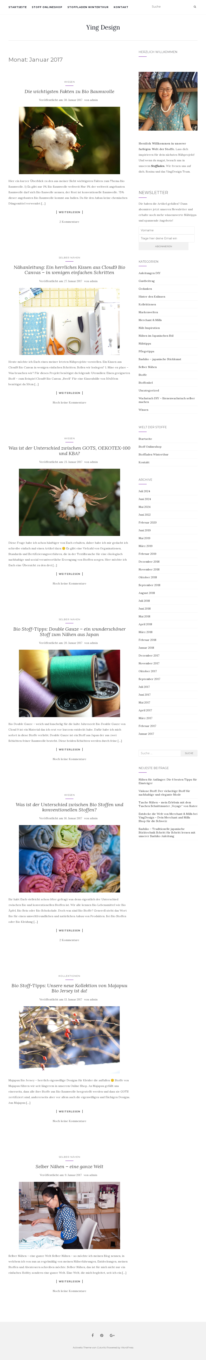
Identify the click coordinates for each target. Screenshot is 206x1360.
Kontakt (121, 7)
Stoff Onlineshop (47, 7)
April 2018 (145, 624)
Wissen (69, 81)
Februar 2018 (147, 640)
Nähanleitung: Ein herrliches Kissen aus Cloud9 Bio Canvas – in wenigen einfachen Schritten (69, 269)
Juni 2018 (145, 608)
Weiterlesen (69, 212)
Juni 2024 (145, 499)
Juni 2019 (145, 530)
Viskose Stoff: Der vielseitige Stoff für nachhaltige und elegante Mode (164, 792)
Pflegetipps (146, 351)
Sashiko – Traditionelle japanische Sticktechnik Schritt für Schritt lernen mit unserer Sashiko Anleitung (167, 832)
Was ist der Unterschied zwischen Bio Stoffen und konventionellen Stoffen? (69, 807)
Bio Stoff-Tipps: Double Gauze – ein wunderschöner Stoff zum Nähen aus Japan (69, 631)
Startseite (17, 7)
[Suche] (195, 7)
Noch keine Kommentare (69, 402)
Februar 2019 (147, 554)
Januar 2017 (146, 734)
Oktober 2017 (148, 671)
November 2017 (149, 663)
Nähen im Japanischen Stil (156, 335)
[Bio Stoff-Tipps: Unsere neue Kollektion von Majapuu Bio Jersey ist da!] (69, 1039)
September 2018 (149, 585)
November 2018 (149, 569)
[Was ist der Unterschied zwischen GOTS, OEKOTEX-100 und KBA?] (69, 502)
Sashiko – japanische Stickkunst (160, 359)
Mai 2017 (144, 702)
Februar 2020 (148, 522)
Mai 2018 (144, 616)
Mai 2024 (144, 507)
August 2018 (147, 593)
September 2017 (149, 679)
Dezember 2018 (149, 561)
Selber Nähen (69, 257)
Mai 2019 (144, 538)
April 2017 (145, 710)
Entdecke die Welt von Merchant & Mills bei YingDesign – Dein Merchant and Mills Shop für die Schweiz (168, 817)
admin (94, 100)
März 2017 (145, 718)
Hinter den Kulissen (152, 296)
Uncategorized (149, 390)
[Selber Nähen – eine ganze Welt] (69, 1215)
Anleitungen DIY (150, 273)
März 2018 (145, 632)
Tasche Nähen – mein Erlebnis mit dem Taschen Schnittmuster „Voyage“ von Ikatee (168, 804)
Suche (189, 753)
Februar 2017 (147, 726)
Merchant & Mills (150, 320)
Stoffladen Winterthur (88, 7)
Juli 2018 (144, 601)
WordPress (127, 1347)
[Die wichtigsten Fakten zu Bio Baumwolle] (69, 140)
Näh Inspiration (149, 328)
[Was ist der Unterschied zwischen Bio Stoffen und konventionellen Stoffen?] (69, 858)
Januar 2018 (146, 648)
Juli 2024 (144, 491)
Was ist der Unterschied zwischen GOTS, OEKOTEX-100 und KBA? (69, 450)
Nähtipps (145, 343)
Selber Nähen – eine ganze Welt (69, 1166)
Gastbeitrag (147, 281)
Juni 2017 (144, 694)
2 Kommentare (69, 222)
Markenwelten (148, 312)
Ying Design (103, 27)
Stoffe (143, 375)
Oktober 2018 (148, 577)
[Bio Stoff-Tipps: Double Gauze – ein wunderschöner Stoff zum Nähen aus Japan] (69, 683)
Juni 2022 (145, 514)
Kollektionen (69, 975)
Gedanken (145, 289)
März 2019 (145, 546)
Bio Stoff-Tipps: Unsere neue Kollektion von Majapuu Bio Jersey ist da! (69, 988)
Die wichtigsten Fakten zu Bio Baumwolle (69, 91)
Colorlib (101, 1347)
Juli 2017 (144, 687)
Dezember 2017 (149, 655)
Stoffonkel (146, 382)
